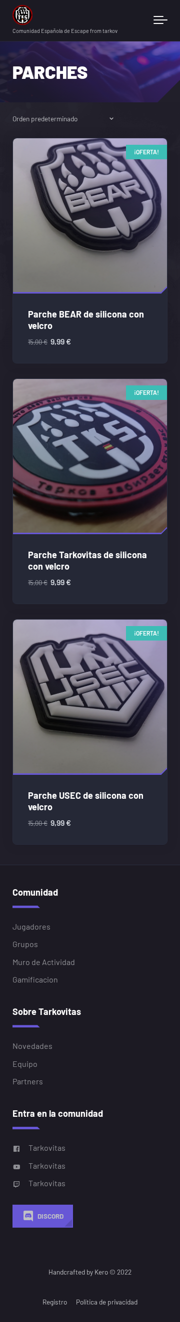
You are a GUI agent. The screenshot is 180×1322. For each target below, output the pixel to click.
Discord (51, 1216)
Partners (27, 1081)
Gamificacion (35, 979)
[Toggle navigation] (161, 20)
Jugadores (31, 926)
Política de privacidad (107, 1302)
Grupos (25, 944)
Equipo (25, 1063)
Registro (54, 1302)
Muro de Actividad (43, 962)
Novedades (32, 1045)
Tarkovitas (47, 1147)
